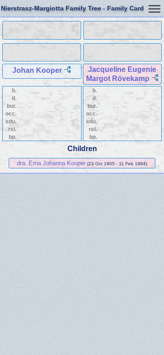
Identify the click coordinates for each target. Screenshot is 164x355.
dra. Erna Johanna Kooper (51, 163)
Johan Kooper (37, 70)
